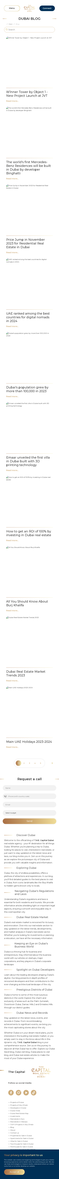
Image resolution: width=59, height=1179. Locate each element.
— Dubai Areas (14, 1111)
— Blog (11, 1127)
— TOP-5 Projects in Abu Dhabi (20, 1124)
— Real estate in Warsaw (18, 1122)
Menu (12, 8)
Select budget (10, 813)
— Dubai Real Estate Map (18, 1113)
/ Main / (11, 24)
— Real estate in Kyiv (16, 1119)
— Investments (14, 1116)
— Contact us (13, 1133)
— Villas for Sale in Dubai (18, 1141)
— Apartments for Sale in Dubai (20, 1138)
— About (11, 1130)
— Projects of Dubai (16, 1102)
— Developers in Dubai (17, 1108)
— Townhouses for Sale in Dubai (20, 1144)
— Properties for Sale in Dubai (20, 1136)
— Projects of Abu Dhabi (18, 1105)
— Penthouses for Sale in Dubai (20, 1147)
